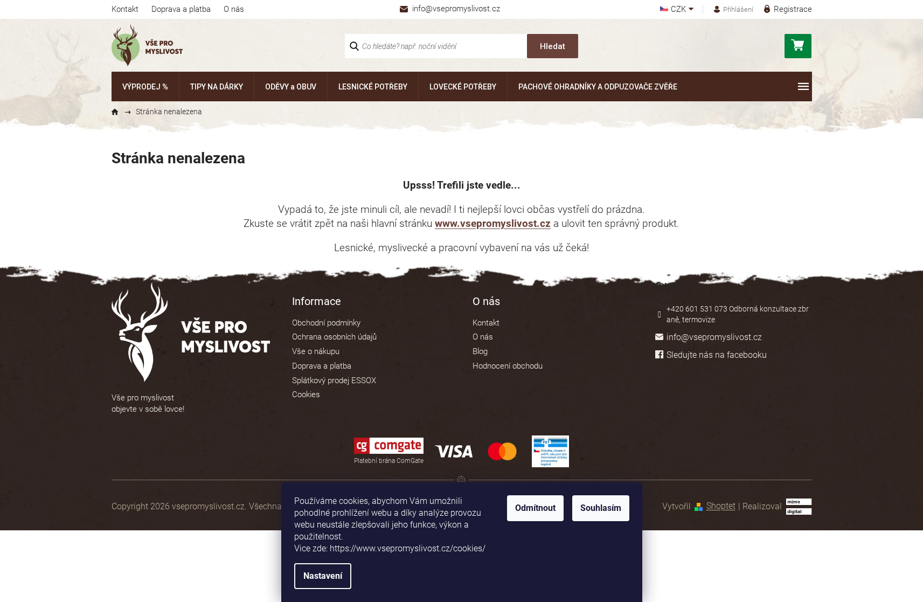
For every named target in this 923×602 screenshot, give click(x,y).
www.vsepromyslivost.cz (493, 224)
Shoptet (720, 506)
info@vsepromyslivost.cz (714, 337)
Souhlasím (600, 508)
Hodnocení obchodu (508, 366)
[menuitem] (145, 86)
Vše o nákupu (315, 351)
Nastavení (322, 576)
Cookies (306, 394)
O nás (234, 9)
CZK (679, 9)
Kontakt (125, 9)
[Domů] (120, 112)
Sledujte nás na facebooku (717, 355)
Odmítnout (535, 508)
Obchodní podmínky (326, 323)
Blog (480, 351)
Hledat (552, 46)
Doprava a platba (181, 9)
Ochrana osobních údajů (334, 337)
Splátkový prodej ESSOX (334, 380)
